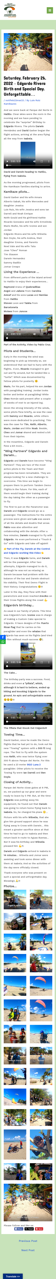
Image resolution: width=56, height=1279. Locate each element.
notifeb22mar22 (15, 100)
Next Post (27, 1250)
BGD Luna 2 (33, 764)
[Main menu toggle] (50, 10)
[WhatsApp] (3, 642)
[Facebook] (3, 637)
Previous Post (28, 1240)
